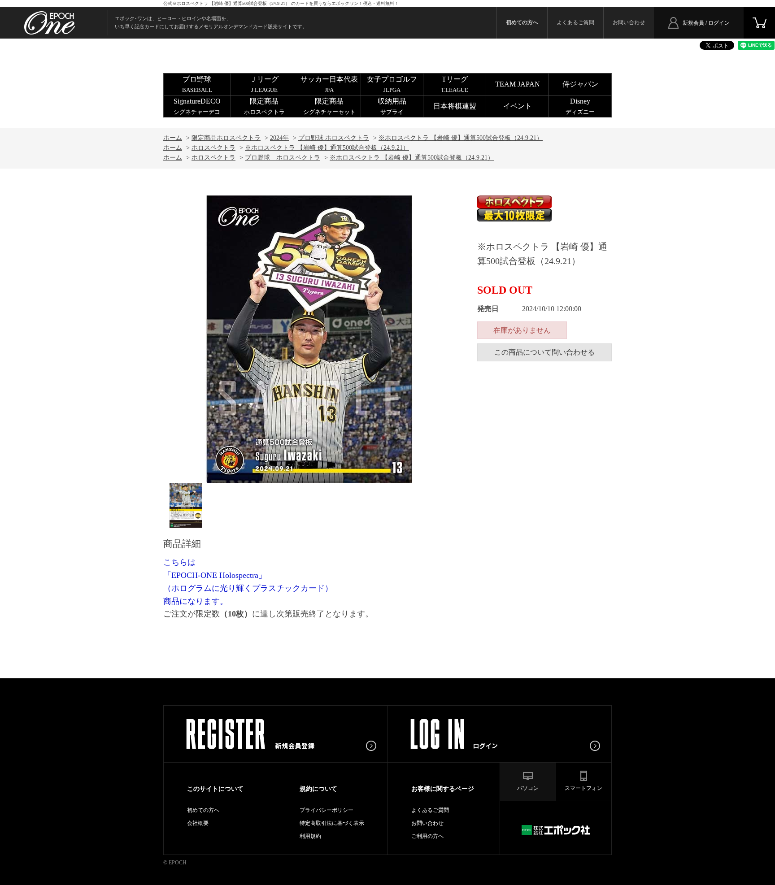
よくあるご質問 (575, 22)
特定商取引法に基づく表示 (332, 823)
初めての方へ (203, 810)
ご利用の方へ (427, 836)
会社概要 (198, 823)
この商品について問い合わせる (544, 352)
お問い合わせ (629, 22)
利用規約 (310, 836)
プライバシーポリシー (326, 810)
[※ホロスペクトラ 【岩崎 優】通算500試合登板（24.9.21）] (185, 505)
